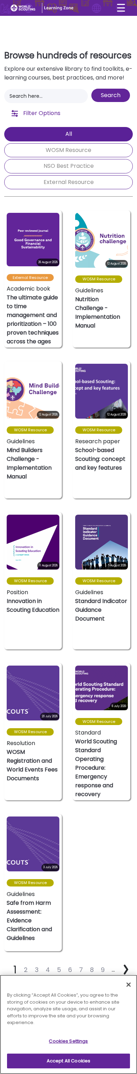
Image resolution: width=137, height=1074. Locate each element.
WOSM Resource (68, 150)
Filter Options (41, 113)
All (68, 134)
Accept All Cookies (68, 1060)
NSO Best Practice (69, 166)
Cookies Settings (68, 1041)
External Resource (69, 182)
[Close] (128, 984)
